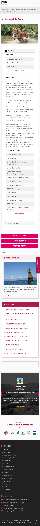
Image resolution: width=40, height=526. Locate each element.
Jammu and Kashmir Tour (15, 332)
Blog (5, 484)
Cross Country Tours (10, 455)
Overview (11, 51)
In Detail (7, 296)
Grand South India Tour (15, 349)
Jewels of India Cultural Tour (17, 336)
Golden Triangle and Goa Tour (17, 328)
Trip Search (38, 263)
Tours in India (32, 9)
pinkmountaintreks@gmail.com (14, 508)
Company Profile (9, 458)
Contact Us (7, 489)
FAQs (5, 487)
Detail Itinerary (13, 223)
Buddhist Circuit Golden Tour (17, 309)
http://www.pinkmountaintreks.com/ (15, 511)
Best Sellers (7, 464)
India (25, 9)
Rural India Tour (12, 345)
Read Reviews (8, 475)
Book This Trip (18, 236)
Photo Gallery (8, 469)
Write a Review (8, 478)
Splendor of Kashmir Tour (16, 353)
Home (12, 9)
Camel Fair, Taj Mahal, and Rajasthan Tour (18, 314)
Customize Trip (18, 214)
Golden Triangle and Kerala (16, 324)
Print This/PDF (18, 246)
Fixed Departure (9, 467)
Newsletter (7, 481)
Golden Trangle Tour (14, 320)
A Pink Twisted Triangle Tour (17, 341)
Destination (19, 9)
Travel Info (7, 461)
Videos (6, 472)
